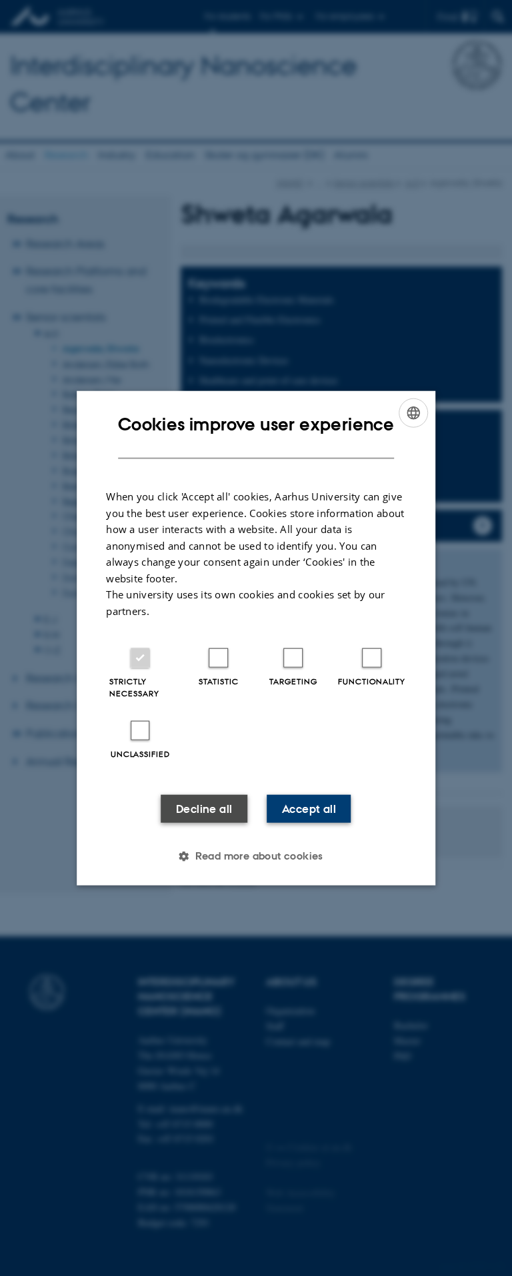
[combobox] (413, 412)
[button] (256, 856)
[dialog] (256, 638)
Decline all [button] (204, 809)
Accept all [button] (309, 809)
